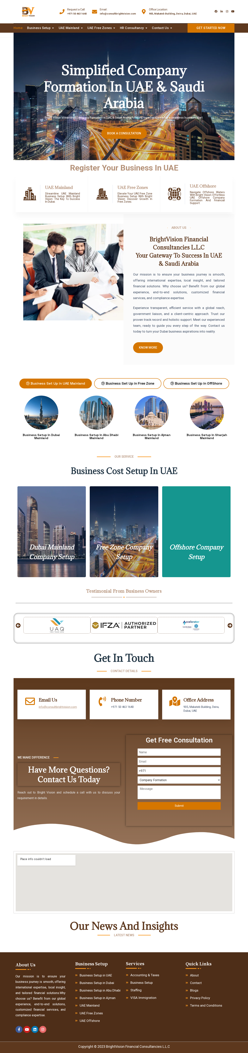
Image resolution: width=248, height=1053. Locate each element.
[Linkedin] (34, 1029)
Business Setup (39, 28)
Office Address (198, 700)
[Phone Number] (102, 701)
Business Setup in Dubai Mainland (41, 436)
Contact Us (160, 28)
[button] (18, 625)
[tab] (55, 383)
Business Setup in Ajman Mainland (151, 436)
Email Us (48, 700)
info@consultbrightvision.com (118, 11)
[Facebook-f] (19, 1029)
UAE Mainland (69, 28)
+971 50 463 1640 (77, 11)
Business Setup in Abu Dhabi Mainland (96, 436)
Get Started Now (211, 28)
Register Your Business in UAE (124, 167)
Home (18, 28)
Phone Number (126, 700)
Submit (179, 805)
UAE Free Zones (99, 28)
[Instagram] (42, 1029)
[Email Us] (30, 701)
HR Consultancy (132, 28)
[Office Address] (175, 701)
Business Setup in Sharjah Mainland (207, 436)
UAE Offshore (203, 186)
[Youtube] (26, 1029)
